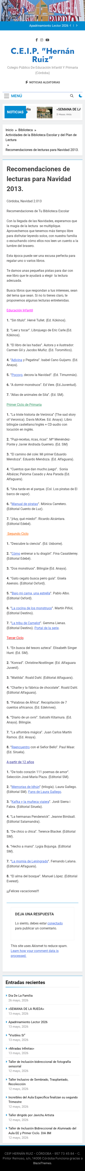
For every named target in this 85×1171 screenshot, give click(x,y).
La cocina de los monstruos (32, 608)
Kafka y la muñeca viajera (30, 802)
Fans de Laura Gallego (44, 792)
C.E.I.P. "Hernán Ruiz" (42, 55)
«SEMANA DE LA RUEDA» (26, 1009)
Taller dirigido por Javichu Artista (31, 1115)
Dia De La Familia (20, 995)
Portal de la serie (46, 628)
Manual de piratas (25, 504)
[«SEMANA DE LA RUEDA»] (42, 114)
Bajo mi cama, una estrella (31, 593)
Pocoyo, (17, 375)
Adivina (16, 360)
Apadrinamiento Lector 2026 (48, 26)
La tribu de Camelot (26, 623)
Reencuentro (21, 747)
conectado (55, 923)
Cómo (16, 554)
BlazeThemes (42, 1163)
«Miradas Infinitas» (21, 1048)
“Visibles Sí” (16, 1035)
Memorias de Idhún (25, 787)
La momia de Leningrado (30, 861)
